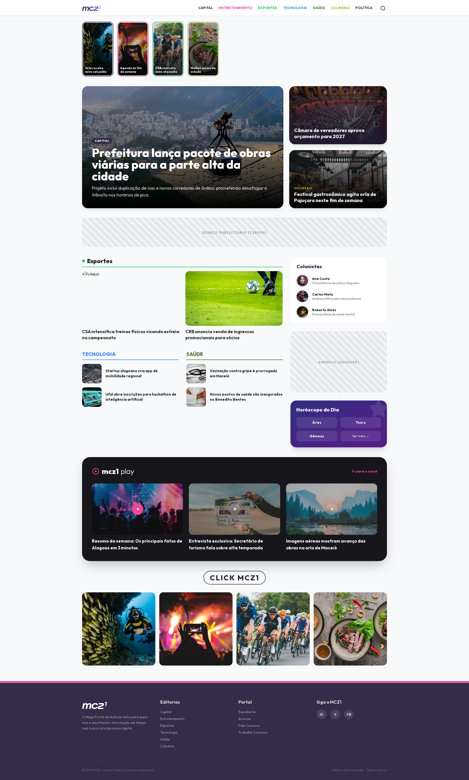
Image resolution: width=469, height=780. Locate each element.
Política (363, 8)
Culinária (340, 8)
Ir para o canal (364, 471)
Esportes (267, 8)
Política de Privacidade (347, 770)
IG (321, 714)
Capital (205, 8)
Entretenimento (235, 8)
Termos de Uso (377, 770)
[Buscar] (382, 7)
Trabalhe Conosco (252, 732)
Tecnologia (295, 8)
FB (349, 714)
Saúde (319, 8)
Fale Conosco (249, 725)
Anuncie (244, 719)
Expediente (247, 712)
